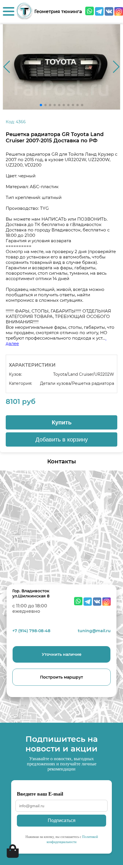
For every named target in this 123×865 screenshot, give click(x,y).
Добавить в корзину (61, 439)
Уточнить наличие (62, 654)
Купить (62, 422)
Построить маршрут (61, 677)
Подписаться (62, 820)
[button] (116, 67)
